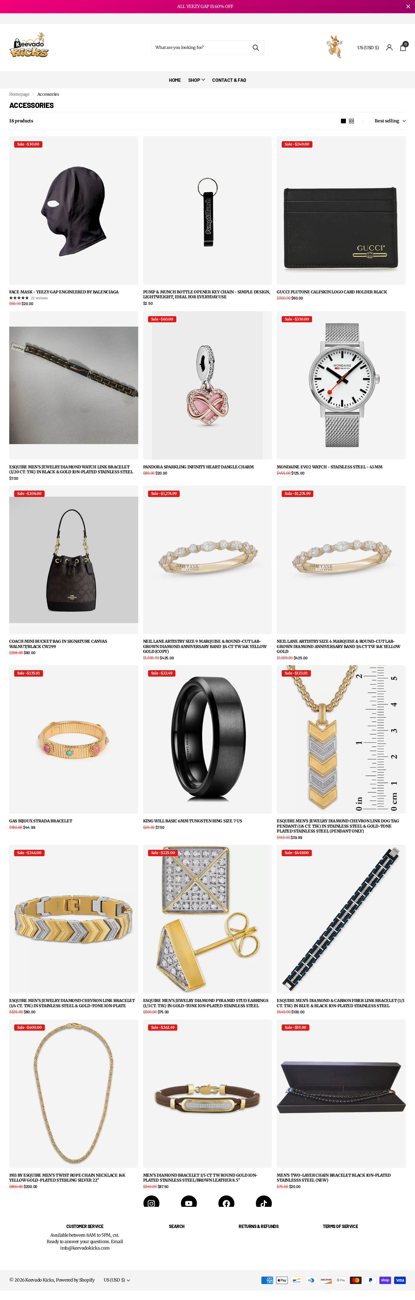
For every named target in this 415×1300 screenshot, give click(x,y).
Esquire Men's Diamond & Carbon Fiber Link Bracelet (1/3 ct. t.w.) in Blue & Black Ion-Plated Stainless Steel (340, 1003)
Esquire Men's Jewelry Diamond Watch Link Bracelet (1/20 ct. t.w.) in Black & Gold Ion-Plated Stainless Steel (71, 470)
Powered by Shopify (75, 1280)
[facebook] (226, 1203)
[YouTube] (189, 1203)
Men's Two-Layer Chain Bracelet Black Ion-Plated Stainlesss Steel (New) (334, 1178)
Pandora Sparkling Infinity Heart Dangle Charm (198, 467)
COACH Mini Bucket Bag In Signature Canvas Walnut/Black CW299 (58, 644)
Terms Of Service (340, 1226)
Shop (194, 80)
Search (176, 1226)
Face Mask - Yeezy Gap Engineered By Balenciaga (64, 292)
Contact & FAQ (229, 80)
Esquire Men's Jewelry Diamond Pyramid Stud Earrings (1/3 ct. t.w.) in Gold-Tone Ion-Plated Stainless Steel (205, 1003)
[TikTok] (264, 1203)
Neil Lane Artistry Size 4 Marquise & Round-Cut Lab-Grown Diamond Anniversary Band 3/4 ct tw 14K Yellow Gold (338, 646)
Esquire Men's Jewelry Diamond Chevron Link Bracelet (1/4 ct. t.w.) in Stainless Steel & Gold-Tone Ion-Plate (72, 1003)
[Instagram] (151, 1203)
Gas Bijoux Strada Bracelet (40, 821)
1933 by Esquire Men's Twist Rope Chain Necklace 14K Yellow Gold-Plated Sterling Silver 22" (67, 1178)
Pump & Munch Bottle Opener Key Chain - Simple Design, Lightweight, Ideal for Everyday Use (206, 295)
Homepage (19, 94)
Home (175, 80)
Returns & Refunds (258, 1226)
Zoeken (256, 47)
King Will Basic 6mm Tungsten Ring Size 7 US (192, 821)
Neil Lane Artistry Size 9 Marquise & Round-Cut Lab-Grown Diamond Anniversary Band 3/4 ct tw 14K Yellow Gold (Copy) (205, 646)
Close (408, 6)
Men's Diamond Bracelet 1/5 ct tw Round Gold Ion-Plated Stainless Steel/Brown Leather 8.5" (200, 1178)
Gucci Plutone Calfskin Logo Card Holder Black (332, 292)
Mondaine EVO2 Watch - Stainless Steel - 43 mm (329, 467)
